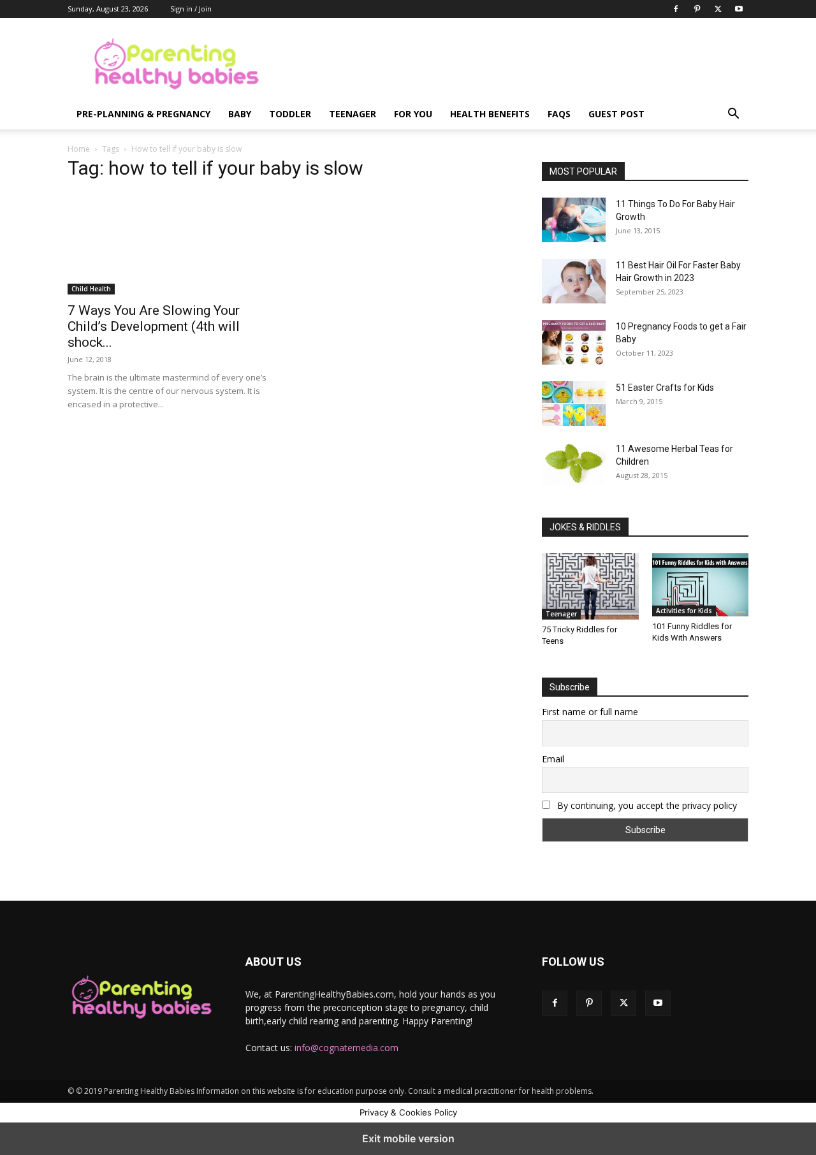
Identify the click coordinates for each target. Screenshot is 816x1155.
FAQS (559, 114)
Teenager (352, 114)
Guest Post (616, 114)
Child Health (91, 288)
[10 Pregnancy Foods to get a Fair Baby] (574, 342)
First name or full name (590, 712)
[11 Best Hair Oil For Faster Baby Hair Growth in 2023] (574, 281)
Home (79, 148)
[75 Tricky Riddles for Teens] (590, 586)
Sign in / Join (191, 8)
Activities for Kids (684, 610)
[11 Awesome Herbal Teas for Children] (574, 463)
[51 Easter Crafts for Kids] (574, 403)
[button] (733, 115)
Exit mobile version (408, 1138)
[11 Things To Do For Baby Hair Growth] (574, 220)
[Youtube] (738, 9)
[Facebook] (675, 9)
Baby (239, 114)
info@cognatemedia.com (346, 1048)
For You (413, 114)
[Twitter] (717, 9)
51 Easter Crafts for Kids (665, 387)
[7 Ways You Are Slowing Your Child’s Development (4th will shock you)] (171, 243)
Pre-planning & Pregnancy (143, 114)
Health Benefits (490, 114)
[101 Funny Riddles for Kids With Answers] (700, 584)
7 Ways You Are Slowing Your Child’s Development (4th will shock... (154, 326)
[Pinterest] (696, 9)
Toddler (290, 114)
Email (553, 759)
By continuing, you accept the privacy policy (646, 805)
